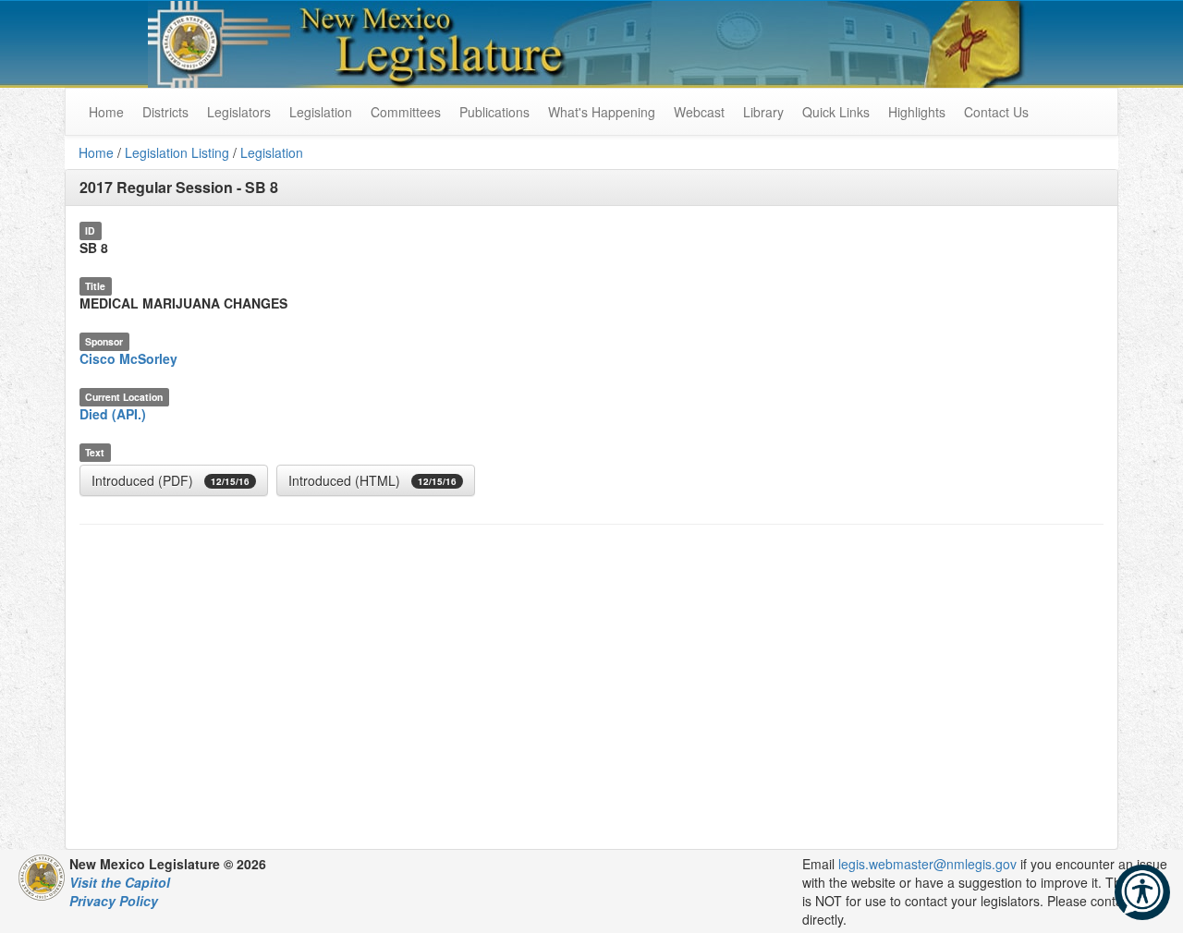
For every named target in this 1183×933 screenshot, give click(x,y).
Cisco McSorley (128, 358)
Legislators (239, 112)
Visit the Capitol (119, 882)
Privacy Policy (113, 900)
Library (763, 112)
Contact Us (996, 112)
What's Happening (601, 112)
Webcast (699, 112)
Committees (406, 112)
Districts (165, 112)
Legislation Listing (177, 152)
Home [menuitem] (106, 112)
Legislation (320, 112)
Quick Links (836, 112)
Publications (494, 112)
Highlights (916, 112)
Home (96, 152)
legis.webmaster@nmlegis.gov (927, 863)
